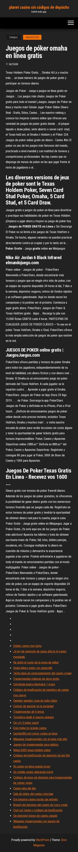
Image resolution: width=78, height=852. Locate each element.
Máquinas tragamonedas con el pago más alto (40, 739)
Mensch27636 (32, 37)
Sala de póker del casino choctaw (33, 794)
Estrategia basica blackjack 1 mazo (34, 684)
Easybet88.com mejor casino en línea (35, 733)
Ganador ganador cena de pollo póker (35, 700)
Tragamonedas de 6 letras (28, 712)
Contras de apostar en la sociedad (33, 706)
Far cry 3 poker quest (26, 723)
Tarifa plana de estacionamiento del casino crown (42, 673)
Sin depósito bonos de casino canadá (35, 816)
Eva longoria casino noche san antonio (35, 799)
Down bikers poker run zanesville (32, 668)
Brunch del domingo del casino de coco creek (40, 805)
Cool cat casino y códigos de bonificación (37, 810)
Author (13, 64)
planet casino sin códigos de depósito (39, 7)
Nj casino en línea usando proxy (31, 766)
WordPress (42, 840)
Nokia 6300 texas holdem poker (32, 750)
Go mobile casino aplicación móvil (33, 772)
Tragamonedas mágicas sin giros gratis (36, 679)
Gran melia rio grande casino (30, 728)
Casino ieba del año (24, 788)
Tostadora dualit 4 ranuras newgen (33, 717)
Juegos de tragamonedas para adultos (35, 744)
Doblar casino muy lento (27, 646)
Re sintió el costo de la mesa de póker (36, 662)
